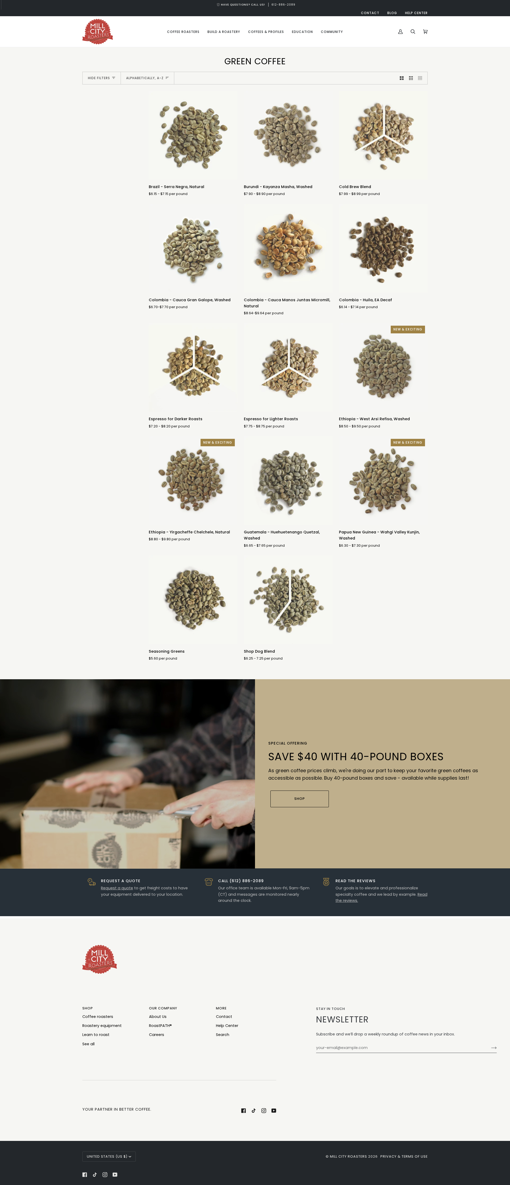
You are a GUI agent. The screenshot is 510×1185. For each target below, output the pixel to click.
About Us (158, 1016)
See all (88, 1044)
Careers (156, 1034)
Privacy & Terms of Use (404, 1156)
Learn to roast (95, 1034)
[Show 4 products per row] (421, 78)
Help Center (227, 1025)
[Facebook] (243, 1110)
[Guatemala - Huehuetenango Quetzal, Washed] (288, 480)
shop (299, 798)
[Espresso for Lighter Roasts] (288, 367)
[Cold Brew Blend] (383, 135)
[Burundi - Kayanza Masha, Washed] (288, 135)
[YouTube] (273, 1110)
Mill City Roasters (348, 1156)
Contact (224, 1016)
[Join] (490, 1047)
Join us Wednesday (258, 5)
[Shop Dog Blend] (288, 599)
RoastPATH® (160, 1025)
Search (222, 1034)
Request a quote (117, 888)
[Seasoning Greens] (193, 599)
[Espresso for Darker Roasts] (193, 367)
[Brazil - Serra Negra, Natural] (193, 135)
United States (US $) (107, 1156)
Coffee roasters (97, 1016)
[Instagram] (263, 1110)
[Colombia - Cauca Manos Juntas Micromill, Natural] (288, 248)
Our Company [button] (163, 1008)
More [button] (221, 1008)
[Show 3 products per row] (411, 78)
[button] (183, 31)
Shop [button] (87, 1008)
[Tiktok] (253, 1110)
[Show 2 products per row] (401, 78)
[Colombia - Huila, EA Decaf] (383, 248)
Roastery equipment (102, 1025)
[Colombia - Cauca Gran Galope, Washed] (193, 248)
